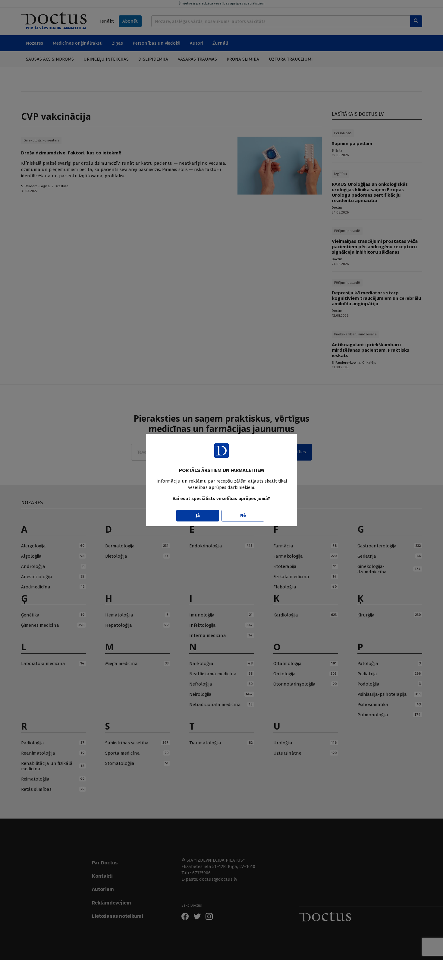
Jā (198, 515)
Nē (243, 515)
